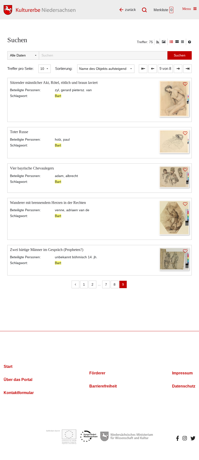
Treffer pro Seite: (20, 68)
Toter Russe (19, 132)
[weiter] (178, 69)
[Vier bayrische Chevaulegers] (174, 176)
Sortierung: (63, 68)
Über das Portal (18, 380)
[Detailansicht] (171, 42)
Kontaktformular (19, 393)
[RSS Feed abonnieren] (158, 42)
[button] (165, 69)
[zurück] (153, 69)
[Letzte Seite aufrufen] (143, 69)
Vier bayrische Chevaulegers (32, 168)
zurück (130, 10)
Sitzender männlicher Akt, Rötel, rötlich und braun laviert (54, 83)
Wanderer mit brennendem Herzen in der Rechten (48, 203)
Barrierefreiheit (103, 386)
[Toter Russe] (174, 141)
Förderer (97, 373)
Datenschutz (183, 386)
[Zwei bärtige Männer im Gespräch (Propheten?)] (174, 259)
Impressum (182, 373)
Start (8, 366)
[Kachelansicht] (177, 42)
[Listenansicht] (182, 42)
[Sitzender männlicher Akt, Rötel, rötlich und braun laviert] (174, 98)
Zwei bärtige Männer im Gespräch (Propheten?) (46, 250)
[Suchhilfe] (189, 42)
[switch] (163, 42)
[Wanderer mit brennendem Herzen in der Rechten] (174, 217)
